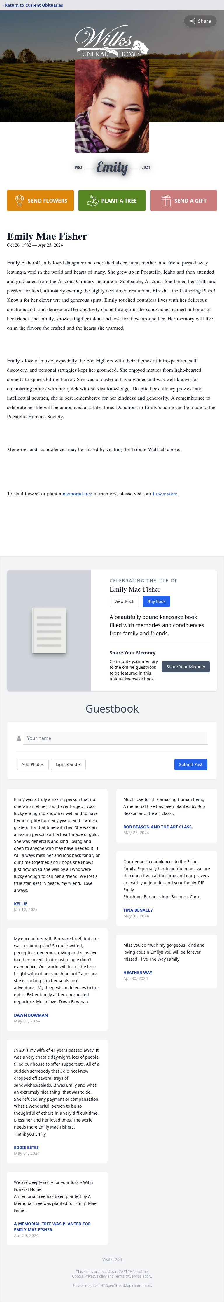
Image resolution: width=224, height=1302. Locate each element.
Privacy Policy (95, 1276)
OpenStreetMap (118, 1285)
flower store (165, 493)
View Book (124, 601)
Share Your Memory (186, 666)
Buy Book (156, 601)
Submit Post (190, 764)
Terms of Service (127, 1276)
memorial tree (77, 493)
